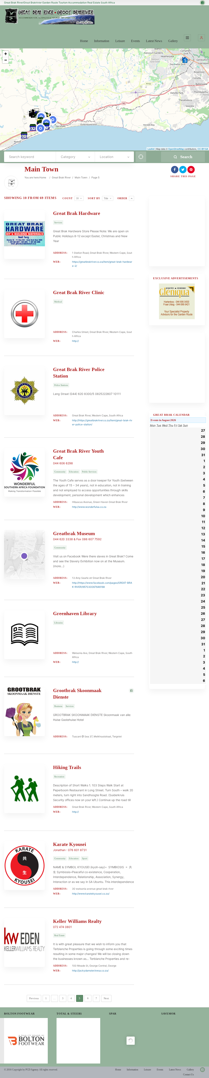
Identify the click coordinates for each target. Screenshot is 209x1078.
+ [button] (5, 53)
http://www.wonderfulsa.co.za (89, 506)
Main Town (81, 177)
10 (77, 198)
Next (106, 998)
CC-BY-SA (203, 148)
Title (106, 198)
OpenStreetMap (176, 148)
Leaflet (151, 148)
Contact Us (188, 1074)
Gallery (173, 41)
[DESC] (131, 198)
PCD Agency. (32, 1069)
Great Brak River (61, 177)
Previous (34, 998)
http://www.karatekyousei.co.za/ (90, 893)
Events (135, 41)
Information (101, 41)
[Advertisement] (181, 233)
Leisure (120, 41)
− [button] (5, 60)
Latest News (154, 41)
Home (84, 41)
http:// (75, 340)
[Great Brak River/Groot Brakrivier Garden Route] (49, 16)
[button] (201, 37)
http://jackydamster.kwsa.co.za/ (90, 970)
